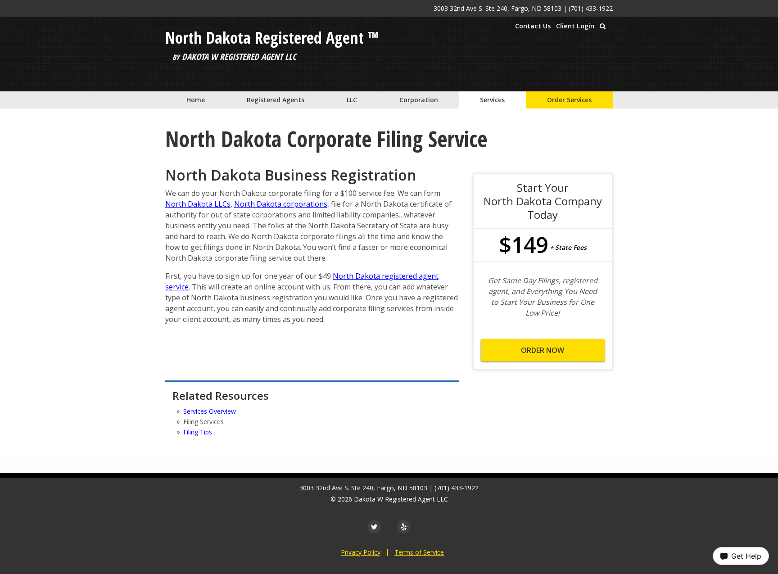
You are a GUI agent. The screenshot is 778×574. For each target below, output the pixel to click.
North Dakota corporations (280, 204)
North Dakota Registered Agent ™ (272, 37)
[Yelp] (404, 526)
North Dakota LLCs (198, 204)
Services (492, 99)
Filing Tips (197, 432)
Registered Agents (275, 99)
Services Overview (209, 411)
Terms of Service (419, 552)
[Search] (603, 26)
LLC (352, 99)
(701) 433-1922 (591, 8)
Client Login (575, 26)
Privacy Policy (360, 552)
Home (195, 99)
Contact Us (533, 26)
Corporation (418, 99)
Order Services (569, 99)
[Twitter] (374, 526)
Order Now (542, 350)
